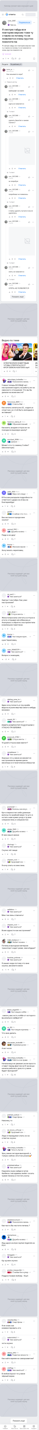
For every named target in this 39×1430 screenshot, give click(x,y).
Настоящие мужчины (20, 631)
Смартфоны (17, 1112)
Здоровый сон (17, 857)
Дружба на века (17, 526)
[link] (17, 353)
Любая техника (18, 937)
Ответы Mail (17, 399)
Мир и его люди (18, 489)
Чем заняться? (13, 25)
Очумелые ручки (19, 1040)
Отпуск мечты (17, 609)
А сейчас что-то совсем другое (20, 509)
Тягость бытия (17, 1145)
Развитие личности (20, 1350)
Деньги (14, 437)
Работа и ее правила (20, 1055)
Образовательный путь (20, 419)
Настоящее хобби (18, 1007)
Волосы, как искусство (20, 804)
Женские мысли (18, 542)
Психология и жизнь (20, 377)
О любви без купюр (20, 1267)
